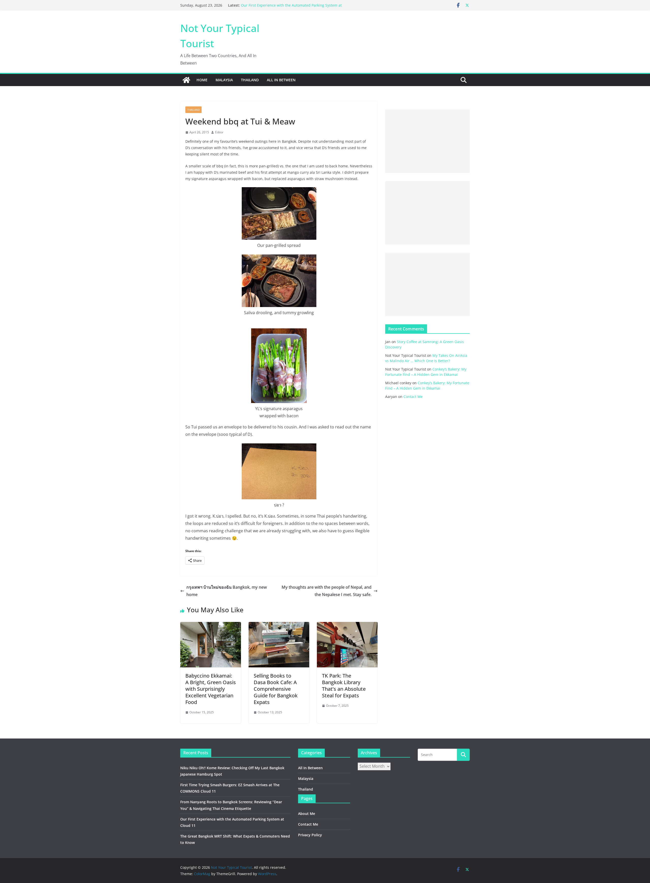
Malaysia (224, 79)
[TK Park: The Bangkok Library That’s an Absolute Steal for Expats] (347, 625)
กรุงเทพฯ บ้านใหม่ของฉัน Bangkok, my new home (226, 590)
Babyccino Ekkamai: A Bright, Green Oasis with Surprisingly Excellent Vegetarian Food (210, 688)
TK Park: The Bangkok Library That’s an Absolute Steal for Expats (344, 685)
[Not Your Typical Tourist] (186, 80)
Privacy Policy (310, 834)
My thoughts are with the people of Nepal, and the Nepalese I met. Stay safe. (326, 590)
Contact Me (413, 396)
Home (202, 79)
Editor (219, 132)
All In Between (281, 79)
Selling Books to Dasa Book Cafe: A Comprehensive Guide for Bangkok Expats (276, 688)
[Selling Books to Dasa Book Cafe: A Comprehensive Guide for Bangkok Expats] (279, 625)
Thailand (250, 79)
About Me (306, 813)
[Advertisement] (427, 141)
